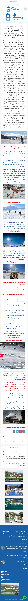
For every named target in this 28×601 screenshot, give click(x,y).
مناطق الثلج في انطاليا (16, 113)
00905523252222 (14, 337)
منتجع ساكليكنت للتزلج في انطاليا (11, 124)
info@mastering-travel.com (9, 577)
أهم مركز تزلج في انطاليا (15, 85)
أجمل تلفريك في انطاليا (9, 44)
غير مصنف (21, 41)
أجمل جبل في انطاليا (20, 46)
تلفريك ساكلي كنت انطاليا (9, 92)
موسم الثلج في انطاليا (19, 127)
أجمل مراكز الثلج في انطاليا (18, 48)
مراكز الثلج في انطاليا (17, 106)
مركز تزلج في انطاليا (7, 106)
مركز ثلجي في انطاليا (19, 108)
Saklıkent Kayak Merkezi (10, 43)
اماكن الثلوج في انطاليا (20, 92)
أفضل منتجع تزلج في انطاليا (12, 76)
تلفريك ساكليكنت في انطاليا (15, 96)
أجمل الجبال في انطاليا (19, 44)
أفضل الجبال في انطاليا (16, 66)
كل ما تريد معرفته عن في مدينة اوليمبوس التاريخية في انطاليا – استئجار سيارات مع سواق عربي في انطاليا (15, 458)
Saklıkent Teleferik (20, 43)
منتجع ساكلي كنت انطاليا (19, 117)
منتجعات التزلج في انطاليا (19, 126)
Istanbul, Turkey (6, 571)
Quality (21, 599)
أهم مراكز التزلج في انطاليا (15, 83)
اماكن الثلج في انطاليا (8, 90)
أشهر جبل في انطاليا (17, 57)
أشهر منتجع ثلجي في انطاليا (12, 62)
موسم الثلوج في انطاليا (9, 127)
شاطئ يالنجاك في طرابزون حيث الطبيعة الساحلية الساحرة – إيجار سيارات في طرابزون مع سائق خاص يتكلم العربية (15, 463)
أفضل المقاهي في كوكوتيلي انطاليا (14, 69)
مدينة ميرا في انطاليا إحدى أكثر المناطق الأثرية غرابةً (15, 453)
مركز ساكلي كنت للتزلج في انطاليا (14, 110)
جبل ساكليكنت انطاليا (16, 99)
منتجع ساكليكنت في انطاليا (16, 122)
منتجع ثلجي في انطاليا (7, 115)
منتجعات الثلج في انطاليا (8, 126)
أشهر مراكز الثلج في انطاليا (16, 58)
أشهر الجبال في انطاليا (16, 55)
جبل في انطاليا (18, 101)
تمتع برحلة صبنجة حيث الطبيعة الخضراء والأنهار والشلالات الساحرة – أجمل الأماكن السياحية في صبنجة (16, 548)
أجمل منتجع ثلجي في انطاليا (13, 51)
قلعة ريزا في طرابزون (21, 454)
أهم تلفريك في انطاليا (14, 81)
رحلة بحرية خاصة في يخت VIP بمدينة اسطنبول (16, 451)
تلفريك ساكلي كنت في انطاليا (18, 94)
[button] (25, 597)
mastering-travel (6, 579)
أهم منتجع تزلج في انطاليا (14, 87)
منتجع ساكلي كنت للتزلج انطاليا (14, 119)
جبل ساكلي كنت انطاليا (17, 97)
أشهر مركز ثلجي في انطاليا (14, 60)
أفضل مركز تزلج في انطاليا (15, 74)
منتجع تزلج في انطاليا (17, 115)
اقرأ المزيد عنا (24, 539)
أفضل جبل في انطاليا (11, 71)
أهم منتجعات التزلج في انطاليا (11, 89)
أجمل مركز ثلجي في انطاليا (16, 50)
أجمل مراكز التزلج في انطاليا (10, 46)
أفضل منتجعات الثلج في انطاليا (14, 80)
